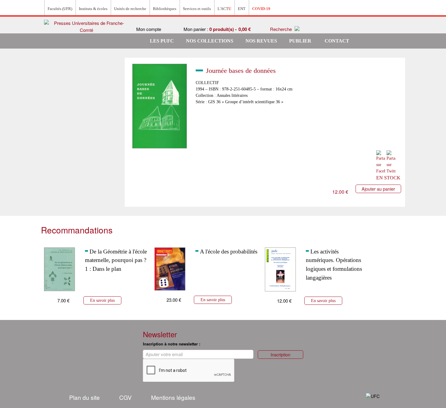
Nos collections (209, 40)
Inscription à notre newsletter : (171, 344)
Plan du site (84, 397)
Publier (300, 40)
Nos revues (261, 40)
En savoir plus (102, 300)
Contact (337, 40)
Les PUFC (162, 40)
